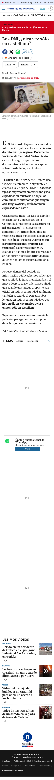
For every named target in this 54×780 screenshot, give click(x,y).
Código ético (16, 766)
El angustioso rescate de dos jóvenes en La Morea (24, 29)
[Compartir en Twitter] (11, 52)
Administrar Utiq (45, 766)
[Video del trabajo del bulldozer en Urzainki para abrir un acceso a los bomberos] (45, 690)
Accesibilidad (30, 766)
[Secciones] (3, 8)
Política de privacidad (22, 761)
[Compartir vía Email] (30, 52)
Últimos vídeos (15, 639)
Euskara (19, 340)
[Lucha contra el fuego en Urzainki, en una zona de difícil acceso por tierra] (45, 671)
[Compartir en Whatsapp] (17, 52)
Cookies (5, 766)
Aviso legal (6, 761)
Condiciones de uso (42, 761)
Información (32, 340)
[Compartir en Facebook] (4, 52)
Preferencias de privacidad (12, 771)
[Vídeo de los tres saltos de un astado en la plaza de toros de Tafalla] (45, 712)
